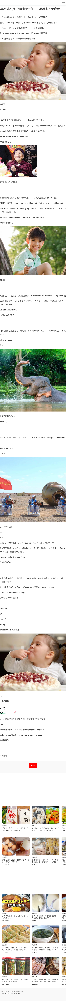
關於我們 (3, 993)
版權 (19, 993)
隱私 (16, 993)
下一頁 (33, 765)
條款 (13, 993)
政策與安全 (9, 993)
